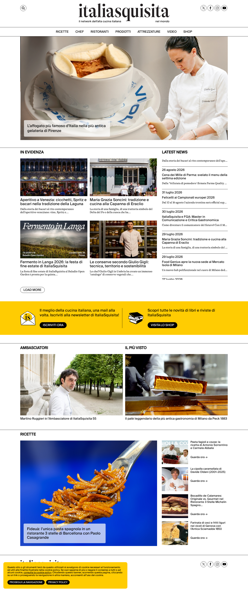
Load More (32, 290)
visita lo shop (162, 325)
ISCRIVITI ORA (53, 325)
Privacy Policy (57, 582)
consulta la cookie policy (37, 573)
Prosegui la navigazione (26, 582)
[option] (124, 88)
